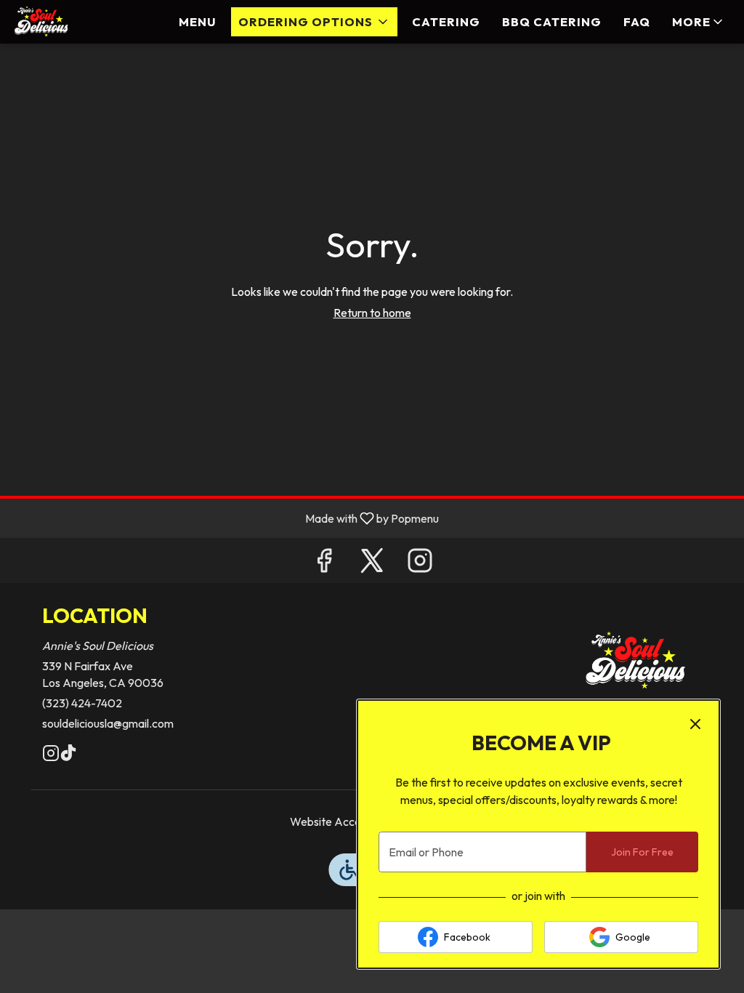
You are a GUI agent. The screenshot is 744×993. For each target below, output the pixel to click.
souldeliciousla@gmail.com (108, 723)
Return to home (372, 312)
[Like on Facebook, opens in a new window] (324, 563)
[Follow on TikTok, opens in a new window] (68, 755)
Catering (446, 21)
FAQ (636, 21)
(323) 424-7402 (82, 703)
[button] (314, 21)
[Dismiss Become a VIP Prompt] (695, 724)
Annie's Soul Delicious (636, 661)
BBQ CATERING (552, 21)
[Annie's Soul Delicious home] (77, 22)
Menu (198, 21)
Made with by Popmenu (225, 517)
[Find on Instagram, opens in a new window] (420, 563)
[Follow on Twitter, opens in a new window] (372, 563)
